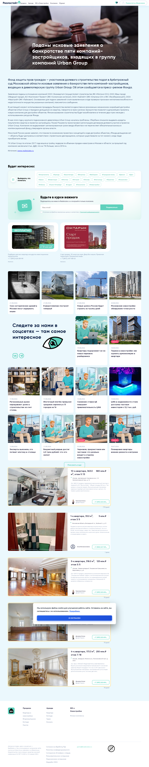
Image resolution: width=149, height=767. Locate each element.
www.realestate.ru (25, 150)
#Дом (131, 174)
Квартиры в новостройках (28, 714)
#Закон (41, 180)
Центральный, (82, 478)
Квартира (49, 713)
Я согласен (74, 618)
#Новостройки (94, 185)
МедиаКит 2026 (51, 762)
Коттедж (26, 722)
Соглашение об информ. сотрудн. (58, 753)
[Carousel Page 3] (45, 504)
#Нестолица (98, 180)
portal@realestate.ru (84, 747)
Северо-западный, (83, 568)
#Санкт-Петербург (55, 185)
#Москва (87, 180)
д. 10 (88, 480)
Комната (49, 722)
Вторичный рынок (29, 719)
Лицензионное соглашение (56, 759)
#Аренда (56, 174)
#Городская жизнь (108, 174)
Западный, (81, 658)
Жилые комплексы (77, 716)
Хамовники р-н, (91, 478)
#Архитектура (68, 174)
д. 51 (105, 523)
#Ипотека (65, 180)
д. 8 (83, 570)
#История (76, 180)
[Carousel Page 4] (59, 504)
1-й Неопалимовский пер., (86, 479)
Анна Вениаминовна (83, 546)
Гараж (48, 719)
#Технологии (80, 185)
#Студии (69, 185)
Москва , (75, 478)
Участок (25, 725)
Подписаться (111, 207)
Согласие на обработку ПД (56, 747)
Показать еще (74, 465)
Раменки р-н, (89, 658)
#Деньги (122, 174)
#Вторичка (81, 174)
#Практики (110, 180)
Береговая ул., (77, 570)
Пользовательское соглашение (57, 756)
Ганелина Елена (80, 500)
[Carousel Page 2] (31, 504)
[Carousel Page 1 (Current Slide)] (17, 504)
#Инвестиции (52, 180)
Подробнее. (74, 611)
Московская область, (78, 523)
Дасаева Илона (80, 636)
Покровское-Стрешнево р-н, (98, 568)
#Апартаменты (44, 174)
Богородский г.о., (90, 523)
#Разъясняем (123, 180)
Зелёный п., (99, 523)
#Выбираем (94, 174)
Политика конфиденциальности (58, 750)
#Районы (42, 185)
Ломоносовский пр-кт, (100, 658)
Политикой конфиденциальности (89, 212)
